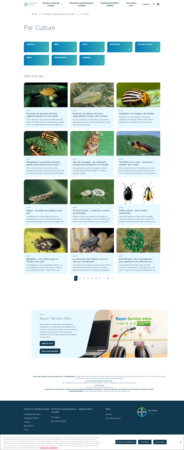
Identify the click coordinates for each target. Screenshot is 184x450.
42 (108, 278)
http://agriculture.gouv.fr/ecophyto (99, 381)
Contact (146, 4)
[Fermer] (180, 442)
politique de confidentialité (49, 448)
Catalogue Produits (31, 418)
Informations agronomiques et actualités (81, 4)
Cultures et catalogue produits (53, 4)
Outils (26, 430)
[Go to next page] (112, 278)
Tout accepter (160, 442)
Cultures (27, 422)
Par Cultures (55, 417)
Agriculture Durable (58, 421)
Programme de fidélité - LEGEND (109, 4)
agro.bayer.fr (99, 385)
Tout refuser (145, 442)
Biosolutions (29, 426)
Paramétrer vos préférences (125, 442)
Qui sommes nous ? (131, 4)
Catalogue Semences (32, 414)
